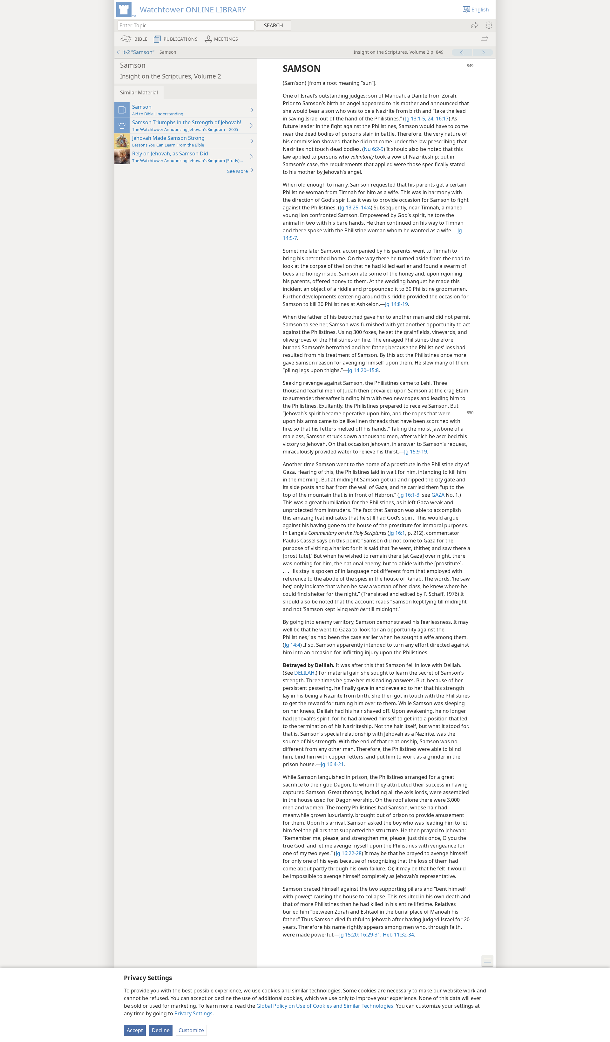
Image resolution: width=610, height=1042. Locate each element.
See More (237, 171)
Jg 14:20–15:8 (363, 370)
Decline (161, 1030)
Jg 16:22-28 (349, 853)
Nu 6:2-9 (373, 149)
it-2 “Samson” (138, 52)
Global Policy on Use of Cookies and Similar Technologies (324, 1005)
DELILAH (304, 672)
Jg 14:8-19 (396, 304)
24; (430, 118)
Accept (135, 1030)
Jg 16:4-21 (332, 764)
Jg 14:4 (292, 644)
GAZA (437, 494)
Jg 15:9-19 (415, 451)
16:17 (442, 118)
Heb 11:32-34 (398, 934)
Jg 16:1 (397, 532)
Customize (191, 1030)
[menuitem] (488, 25)
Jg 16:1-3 (409, 494)
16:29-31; (370, 934)
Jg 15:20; (349, 934)
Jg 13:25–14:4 (355, 207)
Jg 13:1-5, (415, 118)
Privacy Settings (193, 1013)
